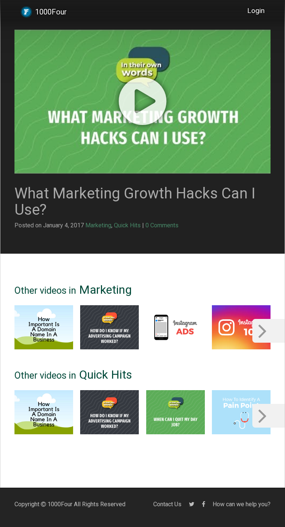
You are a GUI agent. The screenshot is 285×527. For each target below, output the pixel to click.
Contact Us (167, 504)
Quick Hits (127, 225)
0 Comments (161, 225)
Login (256, 10)
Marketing (98, 225)
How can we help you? (242, 504)
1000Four (51, 11)
